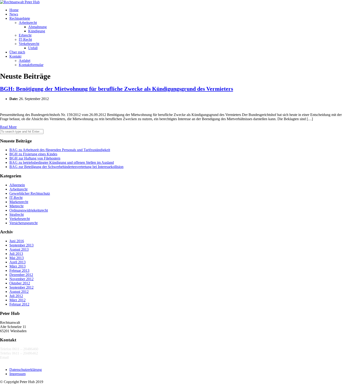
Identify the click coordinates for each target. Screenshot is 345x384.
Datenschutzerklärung (25, 370)
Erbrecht (25, 35)
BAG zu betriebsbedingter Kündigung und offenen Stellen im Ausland (61, 162)
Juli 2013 (16, 254)
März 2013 (17, 266)
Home (14, 10)
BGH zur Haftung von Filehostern (34, 158)
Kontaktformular (31, 65)
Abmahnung (37, 27)
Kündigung (36, 31)
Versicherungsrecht (23, 223)
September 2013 (21, 245)
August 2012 (19, 292)
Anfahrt (24, 61)
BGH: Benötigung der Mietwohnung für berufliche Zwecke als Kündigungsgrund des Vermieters (116, 89)
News (13, 14)
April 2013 (17, 262)
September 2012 (21, 287)
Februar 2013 (19, 270)
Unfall (33, 48)
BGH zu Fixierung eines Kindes (33, 154)
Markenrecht (18, 202)
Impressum (17, 374)
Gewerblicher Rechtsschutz (29, 193)
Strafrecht (16, 214)
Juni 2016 (16, 241)
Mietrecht (16, 206)
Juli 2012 (16, 296)
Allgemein (17, 185)
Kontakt (15, 56)
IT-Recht (25, 39)
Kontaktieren (9, 362)
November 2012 (21, 279)
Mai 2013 (16, 258)
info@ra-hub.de (21, 357)
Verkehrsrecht (29, 44)
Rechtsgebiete (19, 18)
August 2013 (19, 249)
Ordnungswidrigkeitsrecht (28, 210)
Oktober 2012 (19, 283)
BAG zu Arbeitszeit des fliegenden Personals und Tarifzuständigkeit (59, 150)
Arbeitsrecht (28, 23)
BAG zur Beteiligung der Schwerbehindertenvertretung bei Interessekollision (66, 167)
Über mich (17, 52)
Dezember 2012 (21, 275)
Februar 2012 (19, 304)
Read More (8, 127)
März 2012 (17, 300)
